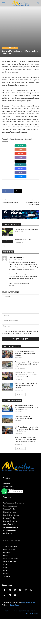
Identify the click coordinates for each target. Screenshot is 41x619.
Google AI (20, 153)
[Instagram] (9, 590)
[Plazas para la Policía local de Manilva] (7, 232)
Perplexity (20, 165)
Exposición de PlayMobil (10, 202)
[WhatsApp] (4, 595)
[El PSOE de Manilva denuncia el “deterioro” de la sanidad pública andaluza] (7, 354)
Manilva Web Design (28, 602)
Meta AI (20, 176)
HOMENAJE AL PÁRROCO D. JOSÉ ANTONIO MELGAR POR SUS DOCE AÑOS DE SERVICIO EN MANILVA (25, 440)
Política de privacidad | (13, 611)
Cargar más (20, 394)
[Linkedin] (15, 590)
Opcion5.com (14, 605)
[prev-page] (3, 246)
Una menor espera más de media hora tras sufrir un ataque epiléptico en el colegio (27, 364)
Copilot (20, 172)
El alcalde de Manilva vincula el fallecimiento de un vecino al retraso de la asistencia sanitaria (26, 375)
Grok (20, 161)
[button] (4, 491)
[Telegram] (20, 590)
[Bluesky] (15, 595)
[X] (31, 590)
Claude (20, 149)
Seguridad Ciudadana (10, 48)
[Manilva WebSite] (20, 3)
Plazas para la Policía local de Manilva (26, 229)
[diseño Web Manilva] (20, 214)
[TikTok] (25, 590)
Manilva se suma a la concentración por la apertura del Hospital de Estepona (26, 385)
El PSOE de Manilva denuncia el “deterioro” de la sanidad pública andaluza (25, 353)
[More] (25, 191)
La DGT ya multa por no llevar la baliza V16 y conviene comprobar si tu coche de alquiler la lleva (26, 429)
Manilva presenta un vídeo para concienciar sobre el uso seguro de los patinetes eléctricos (26, 407)
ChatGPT (20, 146)
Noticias (5, 235)
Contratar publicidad (32, 613)
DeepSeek (20, 168)
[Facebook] (4, 590)
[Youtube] (9, 595)
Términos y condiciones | (30, 611)
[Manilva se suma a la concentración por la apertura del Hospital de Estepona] (7, 387)
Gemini (20, 157)
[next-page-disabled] (6, 246)
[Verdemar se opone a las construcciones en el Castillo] (7, 419)
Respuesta (11, 285)
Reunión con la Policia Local (23, 239)
